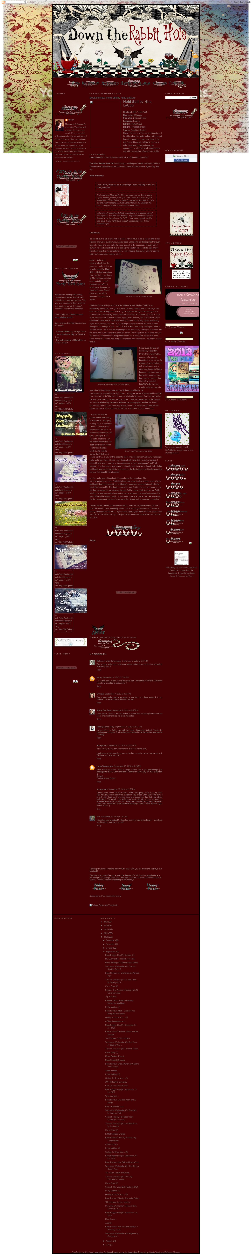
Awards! (108, 1223)
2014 (106, 922)
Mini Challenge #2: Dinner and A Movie (121, 963)
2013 (106, 926)
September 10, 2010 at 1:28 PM (127, 766)
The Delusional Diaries (106, 778)
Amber (71, 120)
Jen (98, 817)
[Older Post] (99, 891)
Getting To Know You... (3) (116, 1194)
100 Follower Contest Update (117, 1038)
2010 (106, 937)
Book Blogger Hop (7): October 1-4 (119, 955)
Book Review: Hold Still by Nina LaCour (122, 1162)
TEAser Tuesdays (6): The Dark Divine (121, 1049)
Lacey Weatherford (105, 766)
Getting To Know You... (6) (116, 1017)
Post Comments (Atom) (111, 896)
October (109, 948)
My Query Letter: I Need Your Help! (120, 959)
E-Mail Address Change (115, 1134)
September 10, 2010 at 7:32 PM (114, 817)
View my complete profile (67, 161)
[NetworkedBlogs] (181, 156)
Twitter (69, 157)
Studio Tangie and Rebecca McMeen (164, 1252)
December (110, 940)
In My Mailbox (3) (112, 1191)
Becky (99, 677)
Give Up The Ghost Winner (116, 1086)
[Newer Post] (153, 891)
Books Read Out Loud (114, 1106)
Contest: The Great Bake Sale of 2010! (121, 1187)
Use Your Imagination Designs (98, 1252)
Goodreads (59, 157)
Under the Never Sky (65, 334)
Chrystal (100, 694)
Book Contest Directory (115, 1060)
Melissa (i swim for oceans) (109, 661)
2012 (106, 929)
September (111, 952)
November (110, 944)
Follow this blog (181, 160)
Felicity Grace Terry (105, 727)
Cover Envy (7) (111, 1052)
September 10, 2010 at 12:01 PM (122, 745)
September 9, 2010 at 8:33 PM (118, 694)
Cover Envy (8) (111, 986)
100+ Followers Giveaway (116, 1082)
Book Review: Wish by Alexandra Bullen (122, 1198)
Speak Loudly (111, 1070)
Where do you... (112, 1096)
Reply (99, 670)
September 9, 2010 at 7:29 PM (116, 677)
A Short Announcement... (115, 1021)
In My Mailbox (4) (112, 1148)
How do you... (111, 1219)
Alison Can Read (104, 710)
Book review (130, 637)
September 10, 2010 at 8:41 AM (128, 727)
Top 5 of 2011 (111, 997)
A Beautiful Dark (63, 331)
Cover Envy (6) (111, 1130)
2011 (106, 933)
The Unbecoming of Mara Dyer (69, 340)
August (109, 1241)
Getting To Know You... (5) (116, 1078)
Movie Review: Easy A (114, 1056)
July (108, 1245)
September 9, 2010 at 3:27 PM (135, 661)
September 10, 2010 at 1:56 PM (121, 789)
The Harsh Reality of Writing (117, 1173)
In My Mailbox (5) (112, 1074)
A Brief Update (111, 1144)
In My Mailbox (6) (112, 1007)
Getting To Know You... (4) (116, 1152)
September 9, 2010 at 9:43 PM (125, 710)
